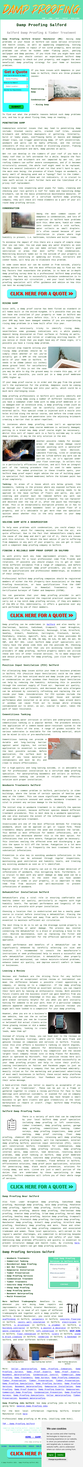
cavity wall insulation (31, 1322)
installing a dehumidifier (49, 914)
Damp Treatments (23, 1378)
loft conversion (45, 1331)
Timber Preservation (14, 1381)
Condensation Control (45, 1375)
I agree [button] (50, 1455)
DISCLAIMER (75, 18)
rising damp (9, 323)
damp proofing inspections (49, 1131)
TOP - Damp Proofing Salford (18, 1424)
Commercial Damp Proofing (17, 1392)
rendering (43, 1337)
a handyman (71, 1337)
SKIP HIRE (75, 1331)
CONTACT (65, 18)
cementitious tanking (56, 1128)
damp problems (73, 114)
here (77, 1243)
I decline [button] (60, 1455)
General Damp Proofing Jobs (32, 1406)
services (48, 654)
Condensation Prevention (48, 1392)
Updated (31, 1446)
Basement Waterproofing (16, 1375)
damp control (30, 1152)
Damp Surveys (42, 1378)
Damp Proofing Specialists (17, 1383)
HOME (43, 18)
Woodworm (7, 791)
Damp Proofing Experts (51, 1389)
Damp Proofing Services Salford (28, 1252)
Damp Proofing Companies (56, 1369)
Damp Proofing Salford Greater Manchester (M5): (33, 39)
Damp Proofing (41, 1446)
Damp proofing (10, 624)
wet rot (68, 160)
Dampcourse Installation (59, 1386)
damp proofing (27, 651)
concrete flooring (70, 1319)
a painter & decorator (53, 1328)
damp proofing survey (14, 274)
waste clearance (11, 1331)
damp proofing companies (46, 1228)
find (12, 1202)
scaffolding (9, 1319)
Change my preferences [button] (57, 1459)
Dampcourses (72, 1389)
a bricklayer (22, 1325)
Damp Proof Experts (39, 1372)
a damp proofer (50, 1313)
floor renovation (26, 1334)
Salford (51, 624)
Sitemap (4, 1446)
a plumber (55, 1325)
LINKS (50, 18)
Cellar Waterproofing (24, 1369)
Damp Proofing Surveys (49, 1383)
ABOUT (57, 18)
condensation (58, 217)
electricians (69, 1322)
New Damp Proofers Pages (17, 1446)
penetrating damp (71, 128)
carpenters (38, 1319)
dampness (65, 70)
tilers (55, 1334)
